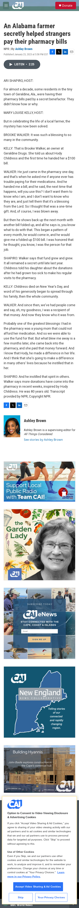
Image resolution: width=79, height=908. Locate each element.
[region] (39, 850)
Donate (67, 5)
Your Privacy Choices (51, 897)
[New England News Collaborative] (39, 702)
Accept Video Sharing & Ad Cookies (38, 886)
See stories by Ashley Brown (43, 440)
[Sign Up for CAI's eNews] (39, 623)
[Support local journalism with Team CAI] (39, 481)
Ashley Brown (23, 49)
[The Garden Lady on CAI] (39, 544)
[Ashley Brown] (12, 426)
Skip (21, 897)
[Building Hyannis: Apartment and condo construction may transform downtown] (39, 769)
